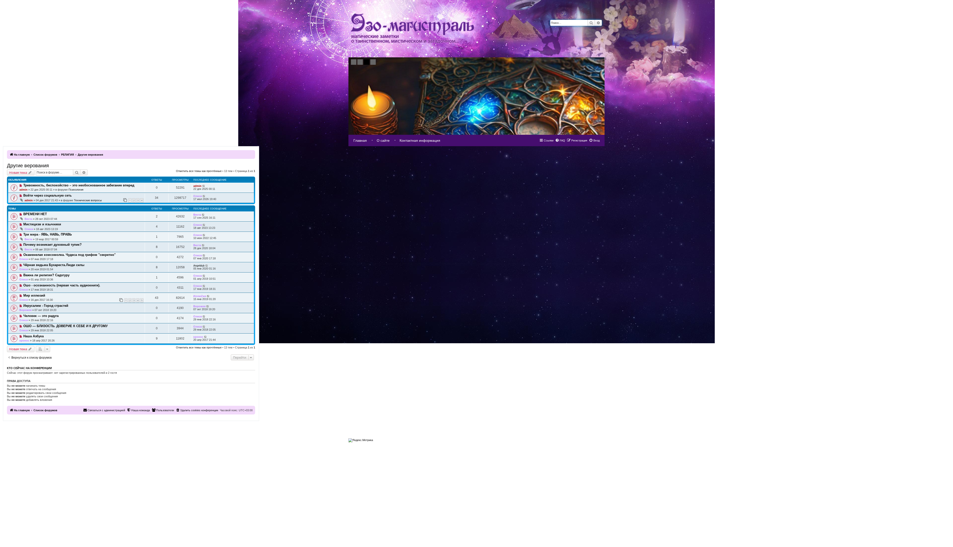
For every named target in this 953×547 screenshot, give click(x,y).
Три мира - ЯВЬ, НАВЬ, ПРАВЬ (47, 234)
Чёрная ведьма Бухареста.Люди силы (53, 265)
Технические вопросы (88, 200)
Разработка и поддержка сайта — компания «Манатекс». (576, 439)
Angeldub (198, 265)
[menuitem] (594, 140)
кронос (24, 340)
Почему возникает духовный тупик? (52, 244)
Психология (75, 189)
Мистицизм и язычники (42, 224)
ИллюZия (199, 296)
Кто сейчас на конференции (29, 368)
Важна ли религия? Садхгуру (46, 275)
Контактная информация (420, 140)
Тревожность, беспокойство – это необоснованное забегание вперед (78, 185)
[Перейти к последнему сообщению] (203, 185)
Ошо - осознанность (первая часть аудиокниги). (61, 285)
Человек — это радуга (41, 316)
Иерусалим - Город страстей (45, 306)
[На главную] (412, 28)
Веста (28, 218)
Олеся (197, 196)
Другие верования (28, 165)
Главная (360, 140)
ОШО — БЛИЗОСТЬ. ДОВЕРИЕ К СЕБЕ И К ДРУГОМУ (65, 326)
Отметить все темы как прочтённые (199, 171)
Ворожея (25, 309)
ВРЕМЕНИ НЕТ (35, 214)
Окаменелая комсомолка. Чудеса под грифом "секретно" (69, 255)
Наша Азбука (33, 336)
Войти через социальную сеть (47, 195)
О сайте (383, 140)
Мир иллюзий (34, 295)
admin (23, 189)
